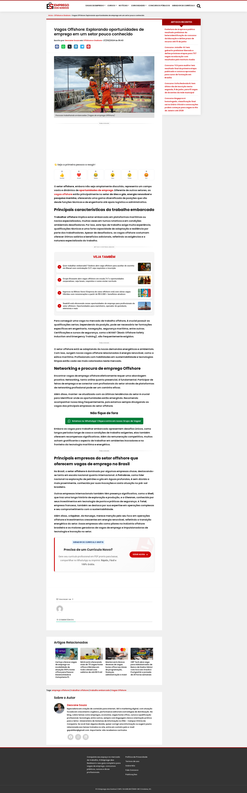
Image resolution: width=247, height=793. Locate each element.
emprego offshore (60, 690)
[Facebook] (57, 47)
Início (50, 15)
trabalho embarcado (100, 690)
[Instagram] (78, 737)
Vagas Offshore (118, 690)
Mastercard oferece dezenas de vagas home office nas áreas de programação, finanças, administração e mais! (116, 668)
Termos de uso (132, 761)
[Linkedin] (76, 47)
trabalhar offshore (80, 690)
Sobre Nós (130, 765)
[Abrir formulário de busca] (199, 6)
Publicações (131, 774)
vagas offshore (63, 194)
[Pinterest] (88, 47)
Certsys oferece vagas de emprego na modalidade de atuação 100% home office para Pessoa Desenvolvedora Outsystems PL (66, 670)
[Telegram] (82, 47)
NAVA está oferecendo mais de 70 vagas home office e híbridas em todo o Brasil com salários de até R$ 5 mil (91, 667)
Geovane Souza (72, 40)
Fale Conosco (131, 770)
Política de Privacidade (136, 757)
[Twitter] (70, 47)
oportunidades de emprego (96, 190)
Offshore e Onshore (62, 15)
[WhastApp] (63, 47)
